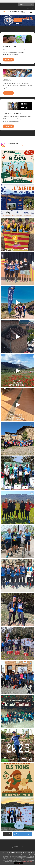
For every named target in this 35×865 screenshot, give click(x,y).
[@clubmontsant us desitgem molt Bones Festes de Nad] (17, 711)
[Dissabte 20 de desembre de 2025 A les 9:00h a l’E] (17, 780)
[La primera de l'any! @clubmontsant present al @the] (17, 677)
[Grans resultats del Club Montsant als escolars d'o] (17, 643)
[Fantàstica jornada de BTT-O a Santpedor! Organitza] (17, 541)
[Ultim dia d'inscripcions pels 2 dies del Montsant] (17, 370)
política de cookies (27, 861)
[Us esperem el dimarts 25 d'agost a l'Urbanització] (17, 166)
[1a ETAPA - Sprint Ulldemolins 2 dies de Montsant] (17, 336)
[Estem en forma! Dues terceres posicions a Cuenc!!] (17, 609)
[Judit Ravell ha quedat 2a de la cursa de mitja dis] (17, 814)
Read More (8, 60)
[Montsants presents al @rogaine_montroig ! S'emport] (17, 268)
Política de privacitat (21, 847)
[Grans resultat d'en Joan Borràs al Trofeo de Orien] (17, 473)
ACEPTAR (18, 863)
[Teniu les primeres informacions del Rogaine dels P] (17, 200)
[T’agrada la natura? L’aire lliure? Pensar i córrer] (17, 745)
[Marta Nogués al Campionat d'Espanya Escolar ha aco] (17, 234)
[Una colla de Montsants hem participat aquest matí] (17, 575)
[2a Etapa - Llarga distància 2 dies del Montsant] (17, 302)
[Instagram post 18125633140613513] (17, 404)
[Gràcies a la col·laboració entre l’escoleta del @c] (17, 438)
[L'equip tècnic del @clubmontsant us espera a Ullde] (17, 507)
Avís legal (11, 847)
